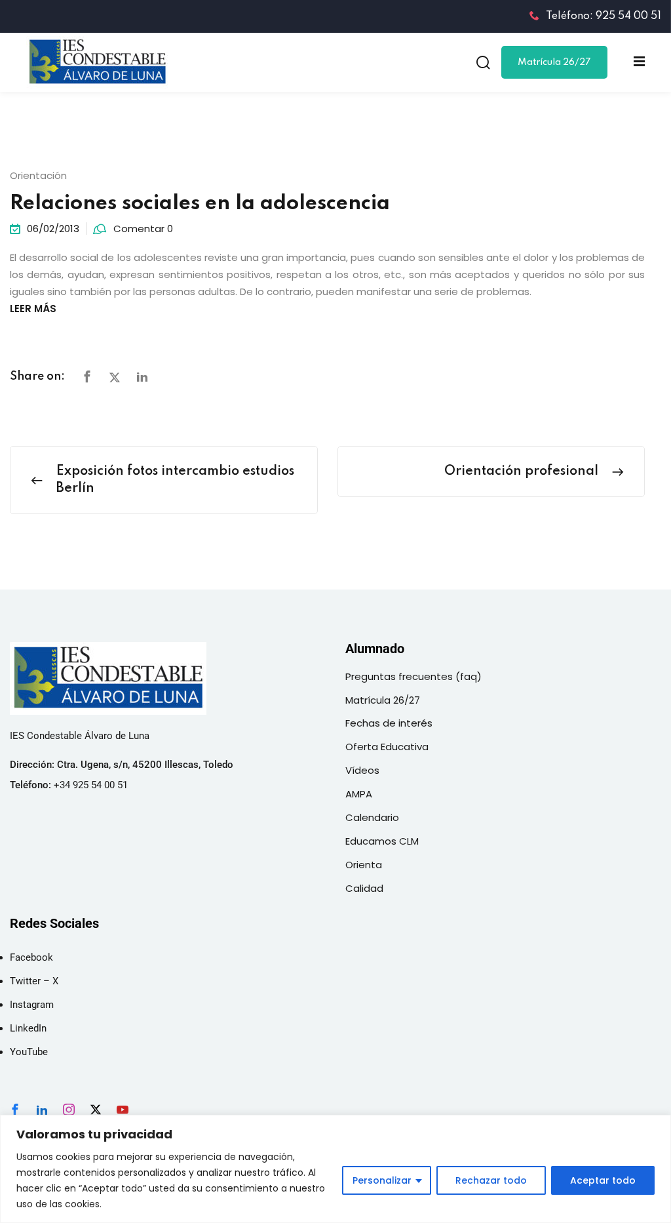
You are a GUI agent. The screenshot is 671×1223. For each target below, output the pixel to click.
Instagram (32, 1005)
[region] (335, 1169)
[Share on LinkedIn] (142, 377)
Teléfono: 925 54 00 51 (603, 16)
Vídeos (362, 770)
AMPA (358, 794)
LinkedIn (28, 1028)
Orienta (363, 865)
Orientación (38, 175)
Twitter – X (34, 981)
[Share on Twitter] (115, 377)
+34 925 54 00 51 (91, 785)
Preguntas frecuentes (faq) (413, 676)
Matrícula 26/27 (554, 62)
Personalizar (382, 1180)
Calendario (372, 817)
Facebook (31, 957)
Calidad (364, 888)
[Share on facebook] (87, 377)
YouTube (29, 1052)
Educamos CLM (382, 841)
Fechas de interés (388, 723)
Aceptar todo (603, 1180)
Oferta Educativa (387, 746)
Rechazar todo (491, 1180)
